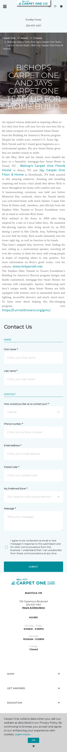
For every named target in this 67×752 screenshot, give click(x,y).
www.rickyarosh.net (28, 266)
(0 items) (61, 6)
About (24, 38)
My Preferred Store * (15, 488)
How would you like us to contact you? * (26, 404)
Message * (10, 508)
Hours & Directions (33, 607)
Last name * (10, 371)
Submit (33, 566)
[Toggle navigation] (5, 6)
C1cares (37, 38)
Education (14, 702)
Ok (33, 740)
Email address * (12, 445)
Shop (10, 673)
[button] (49, 6)
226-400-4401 (33, 25)
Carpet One (9, 38)
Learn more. (22, 734)
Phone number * (13, 424)
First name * (11, 349)
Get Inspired (16, 688)
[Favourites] (55, 6)
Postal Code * (11, 467)
